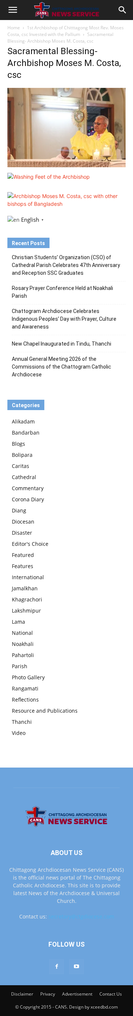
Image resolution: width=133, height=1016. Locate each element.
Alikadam (23, 421)
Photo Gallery (28, 677)
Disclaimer (22, 994)
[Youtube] (76, 966)
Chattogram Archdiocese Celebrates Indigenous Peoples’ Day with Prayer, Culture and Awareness (64, 319)
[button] (12, 10)
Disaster (22, 532)
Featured (23, 554)
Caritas (20, 465)
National (22, 632)
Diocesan (23, 521)
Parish (19, 666)
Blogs (18, 443)
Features (22, 566)
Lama (18, 621)
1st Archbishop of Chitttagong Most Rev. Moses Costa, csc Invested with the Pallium (65, 30)
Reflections (25, 699)
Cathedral (24, 477)
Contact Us (110, 994)
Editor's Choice (30, 543)
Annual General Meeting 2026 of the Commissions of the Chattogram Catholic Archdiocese (61, 366)
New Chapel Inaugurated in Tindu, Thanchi (61, 344)
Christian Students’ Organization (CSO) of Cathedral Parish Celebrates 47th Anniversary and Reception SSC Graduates (66, 265)
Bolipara (22, 454)
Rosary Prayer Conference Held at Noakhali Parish (62, 292)
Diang (19, 510)
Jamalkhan (25, 588)
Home (13, 27)
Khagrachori (27, 599)
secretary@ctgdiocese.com (81, 916)
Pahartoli (23, 655)
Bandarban (26, 432)
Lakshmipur (26, 610)
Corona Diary (28, 499)
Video (18, 732)
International (28, 577)
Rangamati (25, 688)
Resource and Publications (45, 710)
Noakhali (23, 643)
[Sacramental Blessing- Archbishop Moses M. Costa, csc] (66, 165)
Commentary (28, 488)
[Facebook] (56, 966)
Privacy (47, 994)
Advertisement (77, 994)
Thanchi (22, 721)
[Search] (122, 10)
